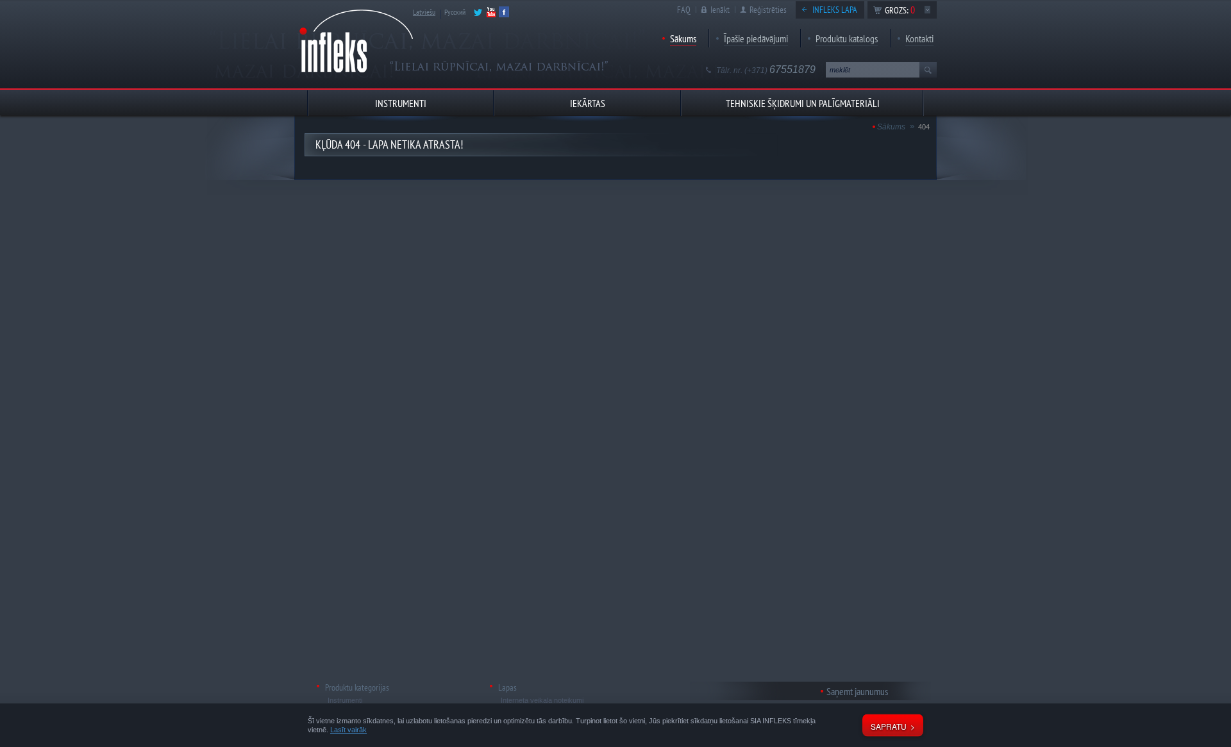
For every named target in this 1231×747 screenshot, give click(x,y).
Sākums (683, 38)
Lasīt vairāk (348, 730)
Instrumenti (345, 700)
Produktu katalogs (847, 38)
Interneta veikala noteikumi (542, 700)
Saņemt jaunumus (857, 691)
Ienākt (720, 9)
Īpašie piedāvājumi (756, 38)
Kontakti (919, 38)
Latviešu (424, 12)
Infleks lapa (834, 9)
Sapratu (889, 726)
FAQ (684, 9)
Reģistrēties (768, 9)
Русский (454, 12)
